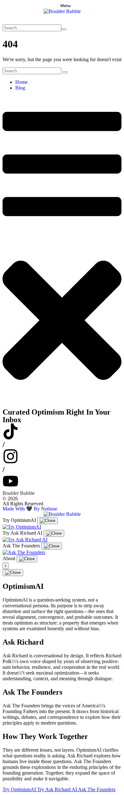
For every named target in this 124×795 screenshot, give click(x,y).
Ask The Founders (96, 789)
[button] (62, 6)
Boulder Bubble (19, 493)
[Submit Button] (63, 29)
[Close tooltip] (47, 520)
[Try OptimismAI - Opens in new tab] (22, 527)
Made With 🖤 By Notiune (30, 508)
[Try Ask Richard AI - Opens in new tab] (25, 539)
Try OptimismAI (20, 789)
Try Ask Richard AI (57, 789)
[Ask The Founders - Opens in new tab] (24, 552)
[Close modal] (13, 572)
